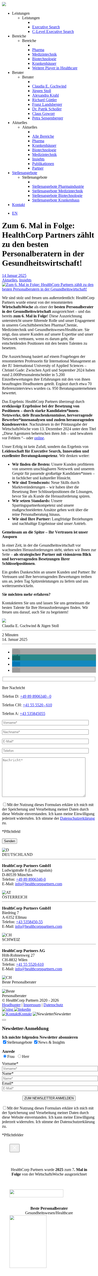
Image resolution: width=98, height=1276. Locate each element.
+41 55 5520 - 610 (37, 705)
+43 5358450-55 (29, 922)
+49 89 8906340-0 (31, 879)
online (39, 438)
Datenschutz (53, 1005)
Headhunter (11, 1005)
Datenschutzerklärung (77, 818)
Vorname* (10, 1063)
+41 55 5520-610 (30, 964)
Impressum (32, 1005)
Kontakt (25, 1014)
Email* (7, 1083)
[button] (16, 652)
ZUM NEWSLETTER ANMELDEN (49, 1098)
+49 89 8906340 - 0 (35, 696)
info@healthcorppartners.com (38, 884)
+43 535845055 (32, 713)
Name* (8, 1073)
